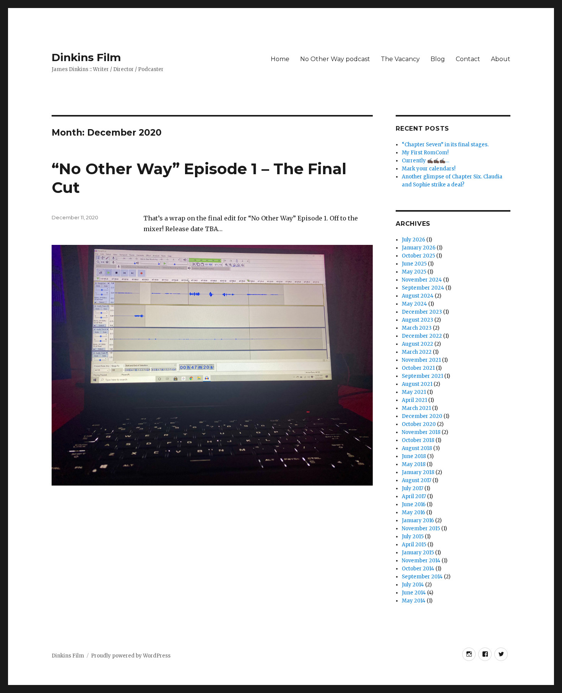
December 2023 (422, 312)
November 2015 (421, 528)
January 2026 (418, 247)
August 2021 (417, 384)
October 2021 (418, 368)
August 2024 (418, 296)
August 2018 (417, 448)
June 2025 (414, 264)
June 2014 (414, 592)
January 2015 (418, 552)
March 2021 (416, 408)
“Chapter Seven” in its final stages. (445, 144)
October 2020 (419, 424)
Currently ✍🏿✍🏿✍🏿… (425, 160)
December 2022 (422, 336)
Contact (468, 59)
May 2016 (413, 512)
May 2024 (414, 304)
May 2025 (414, 272)
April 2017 (414, 496)
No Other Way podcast (335, 59)
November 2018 (421, 432)
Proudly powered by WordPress (131, 656)
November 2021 (421, 360)
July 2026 (413, 239)
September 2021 (422, 376)
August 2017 (416, 480)
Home (280, 59)
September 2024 (423, 288)
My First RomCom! (425, 152)
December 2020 (422, 416)
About (500, 59)
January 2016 (418, 520)
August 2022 (417, 344)
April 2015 (414, 544)
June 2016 (414, 504)
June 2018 (414, 456)
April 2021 (414, 400)
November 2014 (421, 560)
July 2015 (413, 536)
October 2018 (418, 440)
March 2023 (417, 328)
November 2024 (422, 280)
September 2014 (422, 576)
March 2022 (417, 352)
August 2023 (417, 320)
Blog (437, 59)
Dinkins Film (86, 57)
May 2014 (414, 600)
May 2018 (414, 464)
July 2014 (413, 584)
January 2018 (418, 472)
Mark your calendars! (428, 168)
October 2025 (418, 256)
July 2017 (412, 488)
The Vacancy (400, 59)
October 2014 (418, 568)
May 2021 (414, 392)
